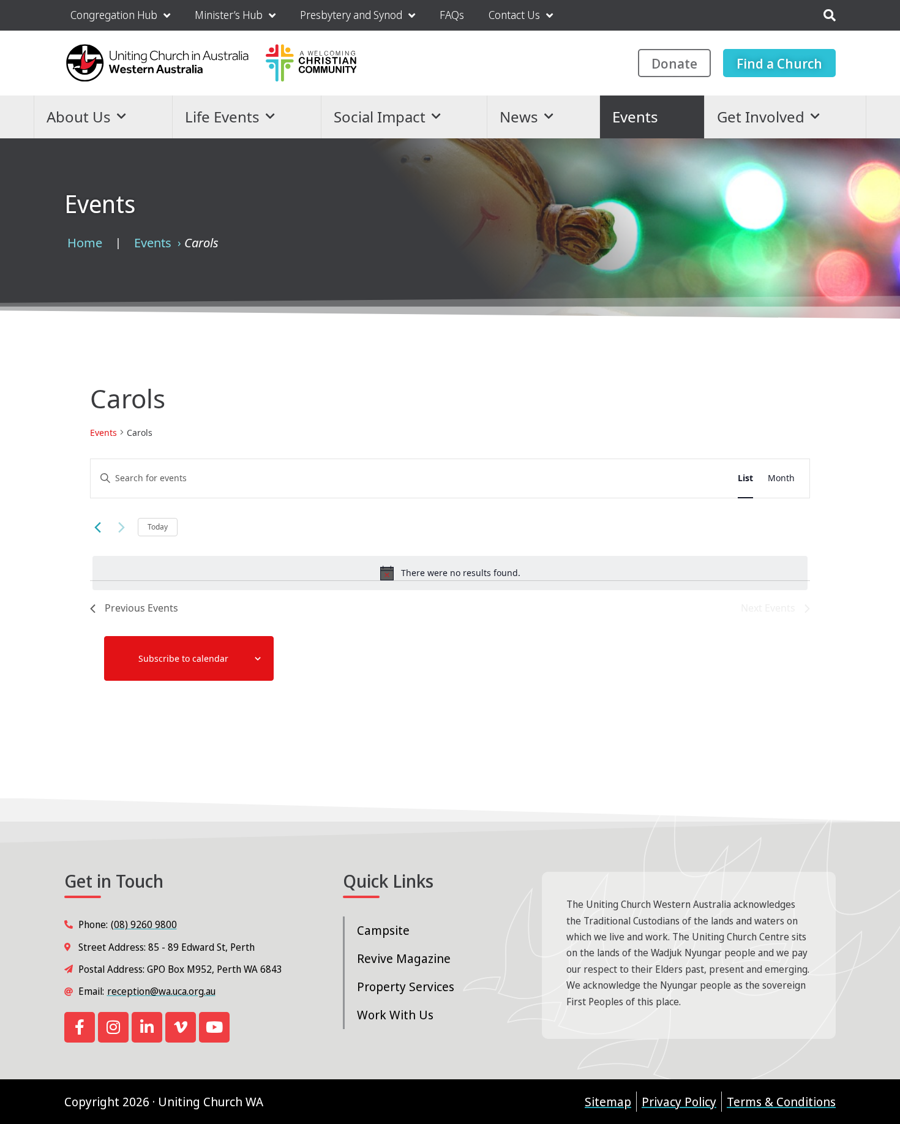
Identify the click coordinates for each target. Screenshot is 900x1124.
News (519, 117)
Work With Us (395, 1014)
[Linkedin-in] (147, 1027)
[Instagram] (113, 1027)
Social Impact (380, 117)
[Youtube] (214, 1027)
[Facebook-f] (79, 1027)
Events (635, 117)
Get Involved (760, 117)
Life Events (222, 117)
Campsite (383, 930)
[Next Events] (121, 527)
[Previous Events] (97, 527)
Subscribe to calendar (183, 658)
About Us (79, 117)
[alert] (450, 573)
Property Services (405, 986)
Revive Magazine (404, 958)
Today (158, 527)
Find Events (686, 478)
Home (84, 242)
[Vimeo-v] (180, 1027)
